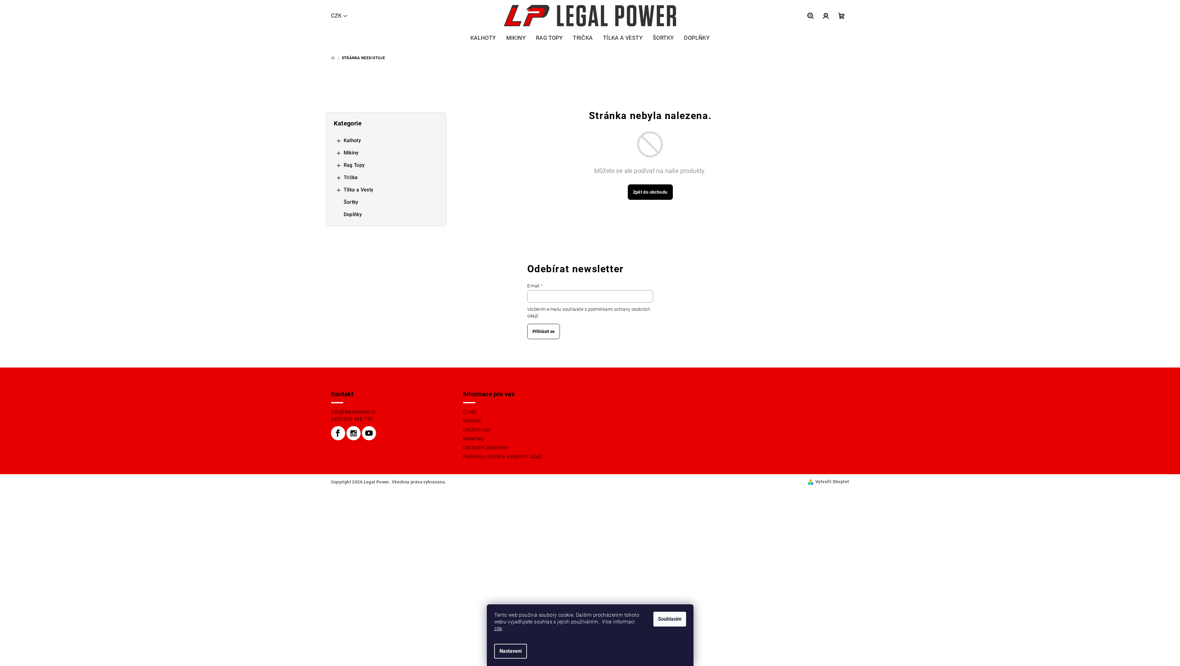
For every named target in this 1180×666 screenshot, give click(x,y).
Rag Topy (354, 165)
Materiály (474, 439)
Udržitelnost (477, 430)
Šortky (351, 202)
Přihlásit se (543, 331)
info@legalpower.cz (353, 412)
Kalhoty (352, 140)
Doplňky (353, 214)
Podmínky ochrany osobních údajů (502, 456)
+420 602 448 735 (352, 419)
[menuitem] (483, 37)
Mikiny (351, 153)
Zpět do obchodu (650, 192)
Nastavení (510, 651)
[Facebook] (338, 433)
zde (498, 628)
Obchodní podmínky (486, 447)
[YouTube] (369, 433)
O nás (469, 412)
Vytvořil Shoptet (832, 481)
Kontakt (472, 421)
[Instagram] (353, 433)
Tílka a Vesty (359, 190)
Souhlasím (669, 619)
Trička (351, 177)
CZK (336, 15)
